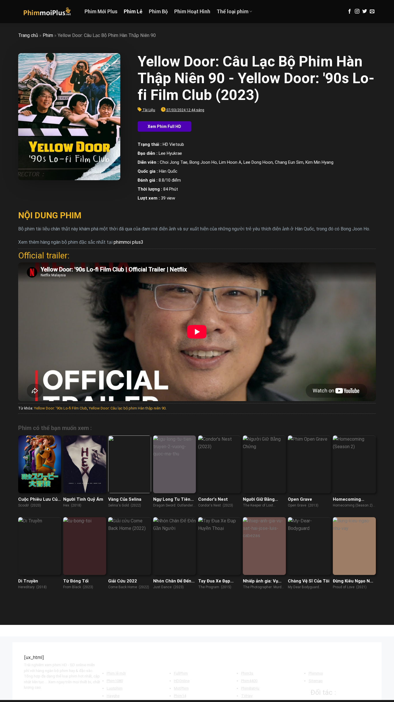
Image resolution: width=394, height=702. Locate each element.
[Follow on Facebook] (349, 11)
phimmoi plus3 (128, 242)
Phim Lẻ (133, 11)
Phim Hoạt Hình (192, 11)
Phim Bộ (158, 11)
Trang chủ (28, 35)
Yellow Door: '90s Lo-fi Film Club (60, 408)
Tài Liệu (148, 110)
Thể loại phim (232, 11)
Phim (48, 35)
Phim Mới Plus (101, 11)
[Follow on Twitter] (364, 11)
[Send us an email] (372, 11)
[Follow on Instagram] (357, 11)
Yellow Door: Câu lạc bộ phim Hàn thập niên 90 (127, 408)
